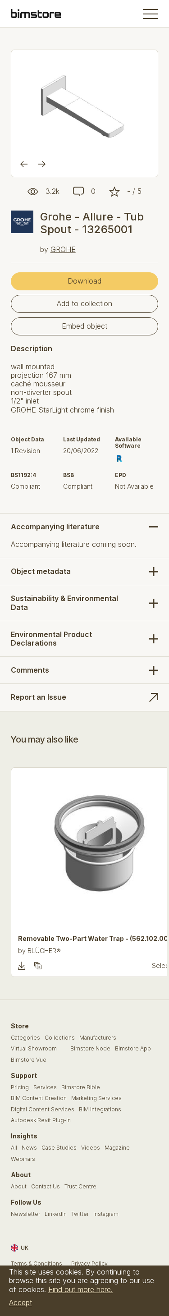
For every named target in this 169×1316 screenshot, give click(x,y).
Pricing (20, 1087)
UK (24, 1247)
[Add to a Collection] (37, 965)
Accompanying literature (55, 527)
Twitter (80, 1214)
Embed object (84, 325)
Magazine (117, 1148)
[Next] (42, 164)
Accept (20, 1302)
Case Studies (59, 1148)
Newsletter (25, 1214)
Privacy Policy (89, 1264)
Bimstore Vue (28, 1060)
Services (45, 1087)
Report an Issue (38, 697)
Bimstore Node (90, 1048)
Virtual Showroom (34, 1048)
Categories (25, 1038)
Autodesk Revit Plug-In (41, 1120)
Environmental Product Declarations (51, 638)
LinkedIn (56, 1214)
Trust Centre (80, 1186)
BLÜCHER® (44, 950)
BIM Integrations (100, 1109)
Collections (60, 1038)
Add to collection (84, 303)
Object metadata (41, 571)
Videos (90, 1148)
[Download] (21, 966)
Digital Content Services (42, 1109)
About (19, 1186)
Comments (30, 669)
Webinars (23, 1159)
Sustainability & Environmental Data (64, 602)
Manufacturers (97, 1038)
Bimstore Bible (80, 1087)
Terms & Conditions (36, 1264)
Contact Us (45, 1186)
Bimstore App (133, 1048)
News (29, 1148)
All (14, 1148)
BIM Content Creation (39, 1098)
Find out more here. (80, 1289)
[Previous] (23, 164)
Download (84, 280)
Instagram (106, 1214)
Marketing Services (96, 1098)
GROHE (63, 249)
